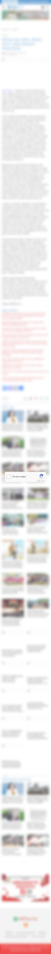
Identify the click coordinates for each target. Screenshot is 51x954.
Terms (42, 481)
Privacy (38, 481)
